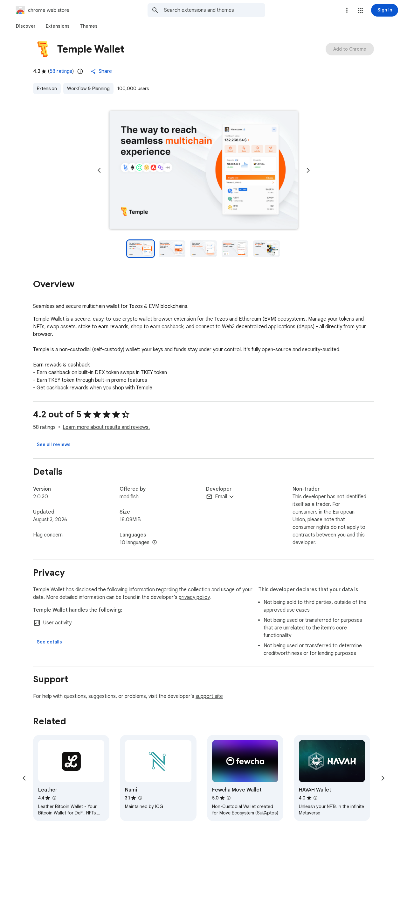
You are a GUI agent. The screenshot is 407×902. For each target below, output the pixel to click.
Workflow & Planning (88, 88)
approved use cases (287, 610)
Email (221, 497)
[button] (360, 10)
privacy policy (194, 597)
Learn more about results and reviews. (106, 427)
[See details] (49, 642)
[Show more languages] (154, 542)
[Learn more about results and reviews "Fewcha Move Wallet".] (228, 798)
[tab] (26, 26)
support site (209, 696)
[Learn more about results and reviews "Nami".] (140, 798)
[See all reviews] (53, 444)
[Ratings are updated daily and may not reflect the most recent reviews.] (80, 71)
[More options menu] (347, 10)
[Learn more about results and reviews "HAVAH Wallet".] (315, 798)
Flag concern (48, 535)
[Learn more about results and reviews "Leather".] (54, 798)
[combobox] (214, 10)
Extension (47, 88)
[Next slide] (308, 170)
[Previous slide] (99, 170)
